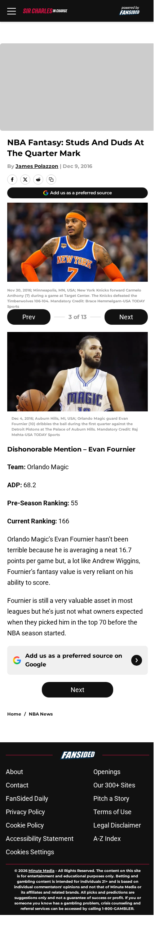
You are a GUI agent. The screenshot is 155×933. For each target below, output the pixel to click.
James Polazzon (36, 166)
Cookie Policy (25, 825)
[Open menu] (11, 11)
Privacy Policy (25, 812)
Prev (28, 317)
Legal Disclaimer (117, 825)
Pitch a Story (111, 798)
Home (14, 714)
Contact (17, 785)
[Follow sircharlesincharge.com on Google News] (136, 660)
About (14, 772)
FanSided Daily (27, 798)
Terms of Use (112, 812)
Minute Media (41, 870)
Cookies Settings (30, 852)
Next (126, 317)
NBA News (41, 714)
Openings (106, 772)
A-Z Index (107, 838)
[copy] (51, 179)
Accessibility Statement (40, 838)
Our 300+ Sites (114, 785)
